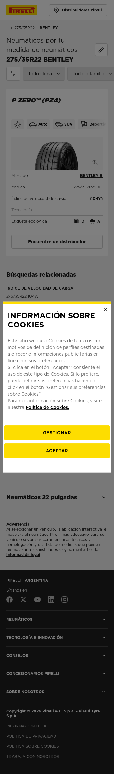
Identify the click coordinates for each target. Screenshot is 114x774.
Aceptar (57, 450)
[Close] (105, 309)
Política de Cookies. (47, 407)
